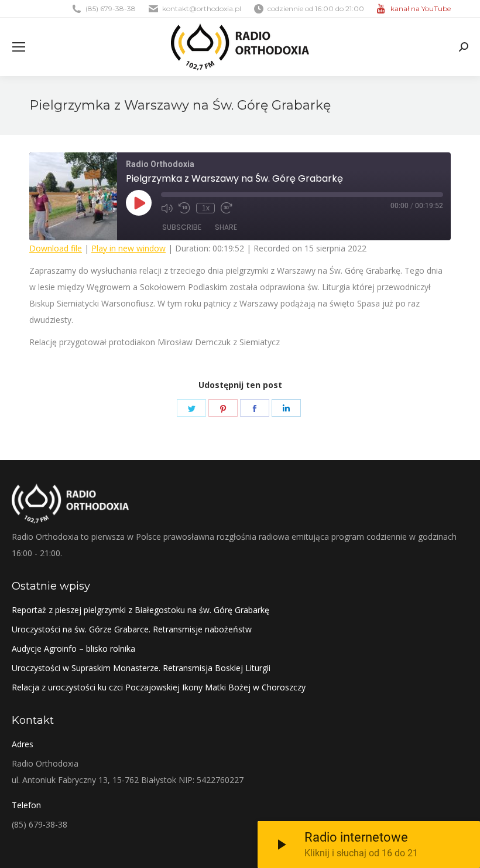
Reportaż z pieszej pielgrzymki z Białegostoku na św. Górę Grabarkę (140, 609)
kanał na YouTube (420, 8)
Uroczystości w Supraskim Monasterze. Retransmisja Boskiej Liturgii (141, 667)
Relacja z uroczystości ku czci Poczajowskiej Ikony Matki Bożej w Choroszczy (159, 687)
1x (206, 208)
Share (226, 227)
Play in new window (128, 248)
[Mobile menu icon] (19, 47)
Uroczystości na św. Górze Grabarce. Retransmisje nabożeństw (132, 629)
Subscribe (181, 227)
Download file (55, 248)
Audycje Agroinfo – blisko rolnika (73, 648)
